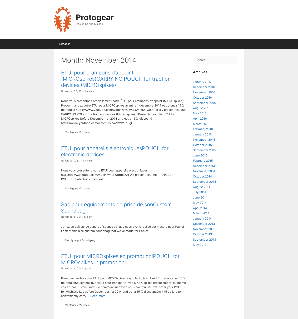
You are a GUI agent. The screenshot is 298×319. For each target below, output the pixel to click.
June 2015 (200, 155)
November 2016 (204, 92)
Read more (98, 296)
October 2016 (202, 97)
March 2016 (201, 124)
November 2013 (204, 229)
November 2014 (204, 171)
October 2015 (202, 145)
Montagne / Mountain (77, 132)
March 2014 (201, 213)
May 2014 (200, 202)
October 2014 (202, 176)
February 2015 (203, 160)
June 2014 (200, 197)
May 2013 (200, 244)
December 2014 (204, 166)
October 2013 (202, 234)
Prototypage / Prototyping (80, 240)
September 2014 (204, 181)
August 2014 (202, 187)
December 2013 (204, 223)
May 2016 (200, 113)
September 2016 (204, 103)
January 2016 (202, 134)
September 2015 (204, 150)
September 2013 (204, 239)
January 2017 (202, 82)
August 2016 (202, 108)
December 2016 (204, 87)
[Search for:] (215, 60)
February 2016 (203, 129)
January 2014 (202, 218)
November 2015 (204, 139)
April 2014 (200, 208)
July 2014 (199, 192)
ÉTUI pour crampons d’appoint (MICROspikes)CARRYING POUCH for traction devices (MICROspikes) (116, 78)
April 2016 (200, 118)
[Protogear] (62, 19)
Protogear (95, 17)
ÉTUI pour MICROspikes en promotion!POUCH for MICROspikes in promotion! (120, 259)
